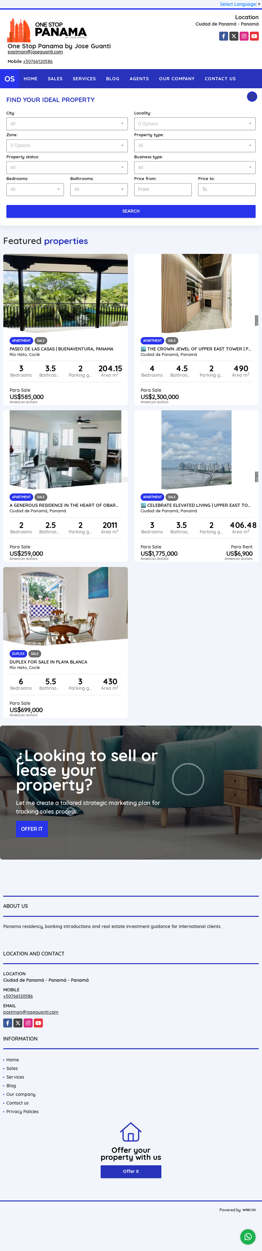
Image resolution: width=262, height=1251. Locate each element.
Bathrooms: (82, 178)
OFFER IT (32, 829)
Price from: (145, 178)
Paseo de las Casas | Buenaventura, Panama (61, 348)
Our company (177, 79)
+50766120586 (38, 61)
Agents (139, 79)
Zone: (12, 134)
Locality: (142, 112)
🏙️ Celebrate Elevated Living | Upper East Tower (196, 505)
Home (31, 79)
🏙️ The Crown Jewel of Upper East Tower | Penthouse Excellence (196, 348)
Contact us (220, 79)
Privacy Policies (22, 1111)
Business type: (148, 156)
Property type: (149, 134)
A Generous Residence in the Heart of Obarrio (65, 505)
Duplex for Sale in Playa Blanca (48, 662)
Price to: (206, 178)
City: (10, 112)
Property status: (22, 156)
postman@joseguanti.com (35, 52)
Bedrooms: (17, 178)
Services (84, 79)
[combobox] (67, 123)
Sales (55, 79)
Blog (112, 79)
